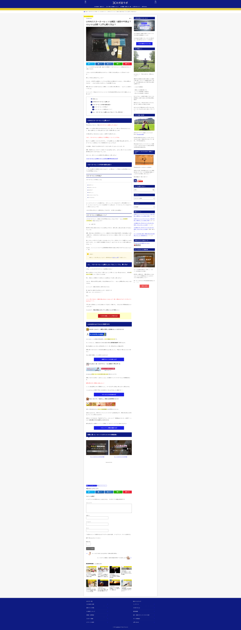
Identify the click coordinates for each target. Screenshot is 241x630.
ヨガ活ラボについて (136, 6)
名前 (87, 515)
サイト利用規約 (136, 618)
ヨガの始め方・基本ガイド (99, 6)
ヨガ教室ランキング (90, 611)
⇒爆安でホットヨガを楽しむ (108, 359)
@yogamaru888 (140, 134)
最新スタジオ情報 (90, 607)
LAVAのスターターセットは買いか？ (100, 101)
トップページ (136, 604)
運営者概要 (135, 611)
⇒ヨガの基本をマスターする (144, 43)
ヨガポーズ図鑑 (89, 618)
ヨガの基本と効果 (90, 604)
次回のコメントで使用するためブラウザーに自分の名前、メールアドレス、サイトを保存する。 (109, 534)
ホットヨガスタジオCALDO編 (97, 456)
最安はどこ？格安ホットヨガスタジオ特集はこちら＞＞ (120, 9)
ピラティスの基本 (90, 622)
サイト (87, 528)
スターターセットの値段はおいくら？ (102, 109)
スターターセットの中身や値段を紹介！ (101, 104)
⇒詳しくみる (144, 286)
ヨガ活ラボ (118, 627)
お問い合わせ (144, 6)
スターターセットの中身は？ (100, 106)
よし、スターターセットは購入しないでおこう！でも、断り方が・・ (108, 112)
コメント (89, 502)
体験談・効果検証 (90, 615)
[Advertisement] (96, 472)
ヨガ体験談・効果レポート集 (125, 6)
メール (88, 521)
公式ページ (114, 257)
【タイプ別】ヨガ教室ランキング (112, 6)
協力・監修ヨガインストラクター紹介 (141, 615)
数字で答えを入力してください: (93, 538)
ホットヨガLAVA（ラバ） (88, 16)
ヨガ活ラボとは (136, 607)
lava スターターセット (102, 485)
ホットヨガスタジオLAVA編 (120, 456)
